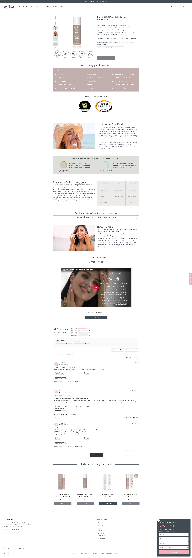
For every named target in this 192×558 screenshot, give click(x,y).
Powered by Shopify (113, 553)
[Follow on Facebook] (4, 548)
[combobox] (173, 543)
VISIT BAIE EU (101, 538)
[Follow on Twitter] (8, 548)
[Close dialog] (158, 520)
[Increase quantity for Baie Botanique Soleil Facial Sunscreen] (107, 52)
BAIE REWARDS (101, 533)
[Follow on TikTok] (24, 548)
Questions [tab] (68, 354)
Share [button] (57, 385)
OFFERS (47, 6)
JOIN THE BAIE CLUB (58, 6)
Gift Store (39, 6)
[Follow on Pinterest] (16, 548)
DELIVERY (99, 530)
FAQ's (98, 523)
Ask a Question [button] (118, 350)
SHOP (18, 6)
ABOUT (25, 6)
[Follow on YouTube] (20, 548)
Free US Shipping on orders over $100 (96, 1)
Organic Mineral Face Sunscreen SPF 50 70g (65, 414)
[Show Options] (187, 543)
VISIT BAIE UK (101, 536)
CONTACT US (100, 528)
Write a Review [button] (132, 350)
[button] (134, 385)
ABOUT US (100, 525)
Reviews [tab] (57, 354)
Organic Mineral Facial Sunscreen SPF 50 (64, 381)
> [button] (96, 455)
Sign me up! (173, 552)
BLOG (31, 6)
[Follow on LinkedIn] (27, 548)
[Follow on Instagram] (12, 548)
